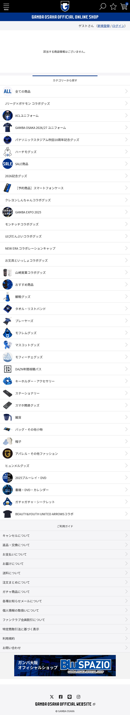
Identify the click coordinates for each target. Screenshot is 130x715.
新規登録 (104, 25)
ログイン (118, 25)
